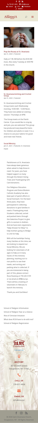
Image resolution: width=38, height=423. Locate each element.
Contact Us (19, 350)
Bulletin (20, 9)
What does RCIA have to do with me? (18, 319)
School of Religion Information (16, 308)
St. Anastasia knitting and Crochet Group (17, 95)
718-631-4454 (13, 4)
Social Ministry (9, 143)
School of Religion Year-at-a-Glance (18, 312)
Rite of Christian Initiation (14, 315)
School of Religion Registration (16, 323)
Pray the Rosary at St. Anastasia (16, 51)
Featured (17, 54)
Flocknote (27, 6)
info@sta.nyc (25, 4)
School (11, 6)
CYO (18, 6)
